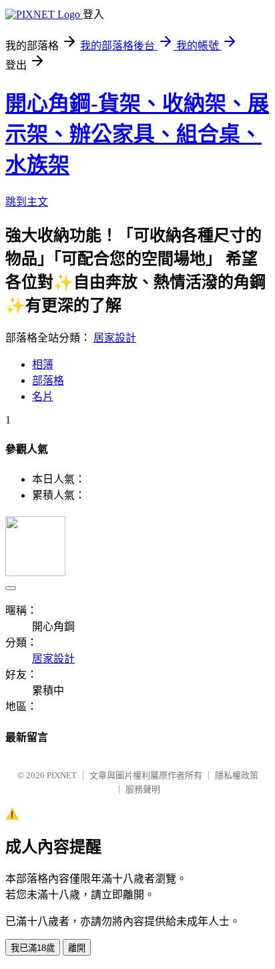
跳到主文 (26, 201)
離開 (76, 948)
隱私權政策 (236, 775)
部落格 (48, 380)
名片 (42, 396)
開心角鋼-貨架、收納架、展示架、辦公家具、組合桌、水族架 (137, 134)
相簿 (42, 364)
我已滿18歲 (33, 948)
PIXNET (62, 775)
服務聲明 (142, 789)
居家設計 (114, 337)
